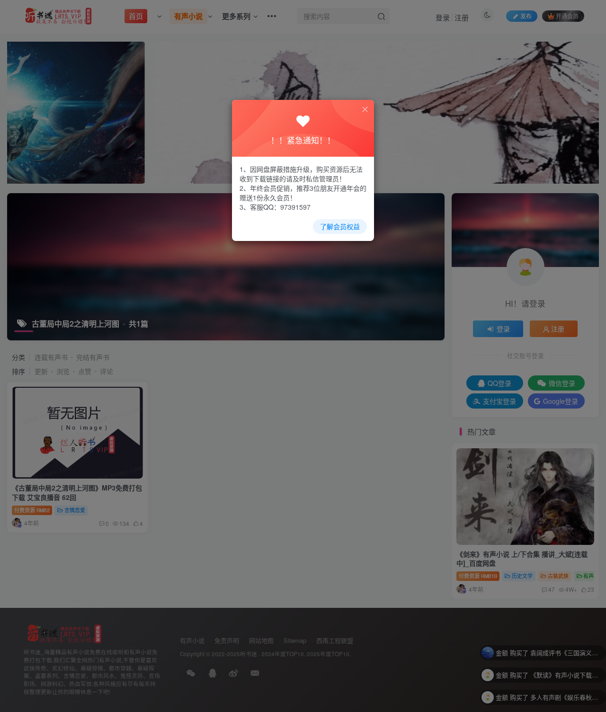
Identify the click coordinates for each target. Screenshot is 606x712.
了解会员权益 (340, 226)
